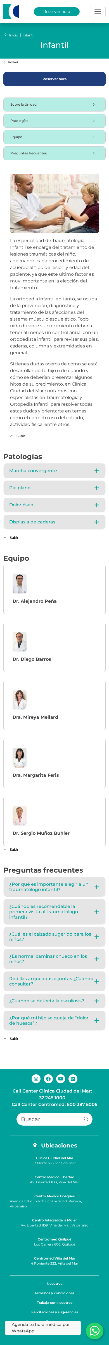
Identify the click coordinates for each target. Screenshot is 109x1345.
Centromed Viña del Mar (54, 1258)
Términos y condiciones (54, 1293)
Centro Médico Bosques (54, 1196)
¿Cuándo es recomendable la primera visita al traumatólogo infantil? (43, 912)
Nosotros (54, 1283)
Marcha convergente (33, 470)
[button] (86, 1119)
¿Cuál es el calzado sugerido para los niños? (50, 936)
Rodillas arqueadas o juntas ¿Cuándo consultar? (51, 981)
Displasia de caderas (32, 522)
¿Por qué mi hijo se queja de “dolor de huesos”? (49, 1020)
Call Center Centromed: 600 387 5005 (54, 1104)
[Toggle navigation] (98, 11)
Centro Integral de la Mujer (54, 1220)
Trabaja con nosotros (54, 1302)
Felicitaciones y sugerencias (54, 1312)
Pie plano (19, 487)
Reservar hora (56, 11)
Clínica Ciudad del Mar (54, 1158)
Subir (20, 436)
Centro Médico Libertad (54, 1177)
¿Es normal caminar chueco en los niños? (48, 959)
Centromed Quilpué (54, 1239)
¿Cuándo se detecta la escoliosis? (46, 1000)
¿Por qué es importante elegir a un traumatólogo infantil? (49, 887)
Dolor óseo (21, 504)
